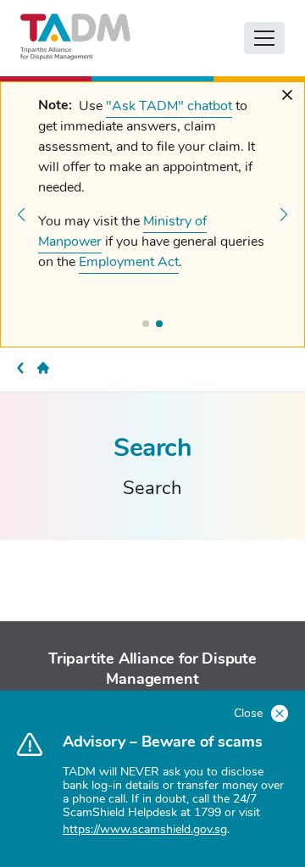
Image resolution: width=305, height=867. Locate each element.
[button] (21, 214)
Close (250, 713)
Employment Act (129, 262)
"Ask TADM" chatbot (169, 106)
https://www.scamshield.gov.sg (145, 829)
